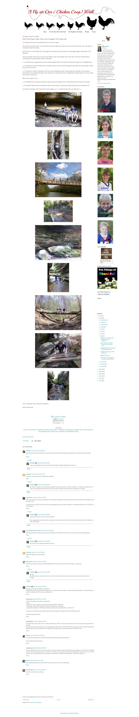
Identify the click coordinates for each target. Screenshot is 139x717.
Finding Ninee (70, 429)
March (102, 362)
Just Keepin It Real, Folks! (33, 530)
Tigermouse (29, 497)
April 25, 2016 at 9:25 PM (43, 484)
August (102, 327)
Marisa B (28, 450)
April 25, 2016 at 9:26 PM (43, 514)
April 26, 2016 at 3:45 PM (39, 648)
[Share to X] (37, 441)
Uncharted (61, 431)
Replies (30, 460)
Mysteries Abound (104, 355)
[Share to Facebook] (39, 441)
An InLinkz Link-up (28, 437)
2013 (100, 373)
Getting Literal (79, 429)
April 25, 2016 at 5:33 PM (39, 561)
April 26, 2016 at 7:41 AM (39, 599)
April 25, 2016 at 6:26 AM (47, 530)
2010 (100, 380)
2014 (100, 371)
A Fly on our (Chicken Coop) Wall (33, 429)
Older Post (91, 699)
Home (44, 31)
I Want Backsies (88, 429)
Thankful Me (53, 431)
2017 (100, 315)
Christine (32, 463)
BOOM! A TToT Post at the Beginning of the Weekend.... (107, 339)
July (101, 329)
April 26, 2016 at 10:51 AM (37, 635)
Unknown (28, 474)
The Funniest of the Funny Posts (57, 31)
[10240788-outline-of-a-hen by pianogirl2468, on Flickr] (108, 40)
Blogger (76, 713)
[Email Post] (32, 440)
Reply (27, 456)
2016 (100, 318)
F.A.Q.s (94, 31)
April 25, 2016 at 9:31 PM (39, 586)
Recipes (87, 31)
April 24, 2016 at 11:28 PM (38, 450)
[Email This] (34, 441)
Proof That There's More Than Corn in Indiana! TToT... (106, 344)
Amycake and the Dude (50, 429)
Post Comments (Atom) (35, 702)
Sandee (28, 635)
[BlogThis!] (36, 441)
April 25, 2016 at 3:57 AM (39, 497)
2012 (100, 376)
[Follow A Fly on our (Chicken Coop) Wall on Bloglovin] (103, 295)
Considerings (61, 429)
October (102, 322)
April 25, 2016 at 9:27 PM (43, 541)
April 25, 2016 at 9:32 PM (43, 572)
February (102, 364)
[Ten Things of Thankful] (58, 416)
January (102, 366)
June (101, 331)
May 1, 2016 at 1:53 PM (40, 669)
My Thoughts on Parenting (75, 31)
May (101, 333)
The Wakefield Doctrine (71, 431)
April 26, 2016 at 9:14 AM (39, 621)
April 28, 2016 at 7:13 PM (36, 660)
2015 (100, 369)
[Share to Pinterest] (40, 441)
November (103, 320)
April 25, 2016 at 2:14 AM (38, 474)
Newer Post (26, 699)
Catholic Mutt (29, 669)
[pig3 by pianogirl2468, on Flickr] (103, 40)
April (101, 336)
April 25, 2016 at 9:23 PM (43, 463)
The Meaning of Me (44, 431)
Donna (28, 660)
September (103, 324)
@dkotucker (29, 561)
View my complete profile (103, 83)
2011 (100, 378)
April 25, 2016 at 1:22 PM (38, 552)
